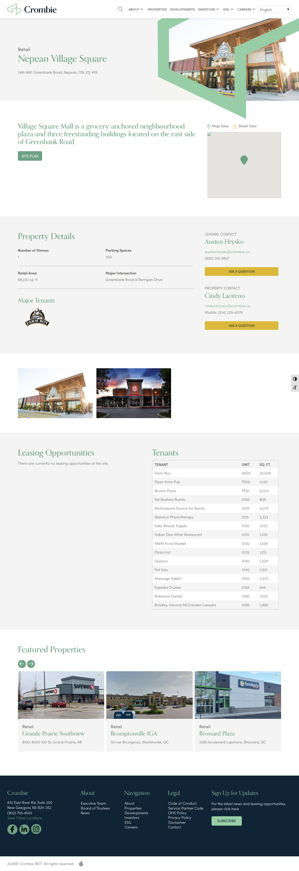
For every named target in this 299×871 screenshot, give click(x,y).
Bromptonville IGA (134, 733)
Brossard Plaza (217, 733)
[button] (120, 9)
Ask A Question (241, 271)
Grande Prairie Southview (53, 733)
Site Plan (30, 155)
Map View (220, 125)
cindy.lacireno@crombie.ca (227, 305)
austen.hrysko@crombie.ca (227, 251)
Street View (247, 125)
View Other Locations (24, 817)
